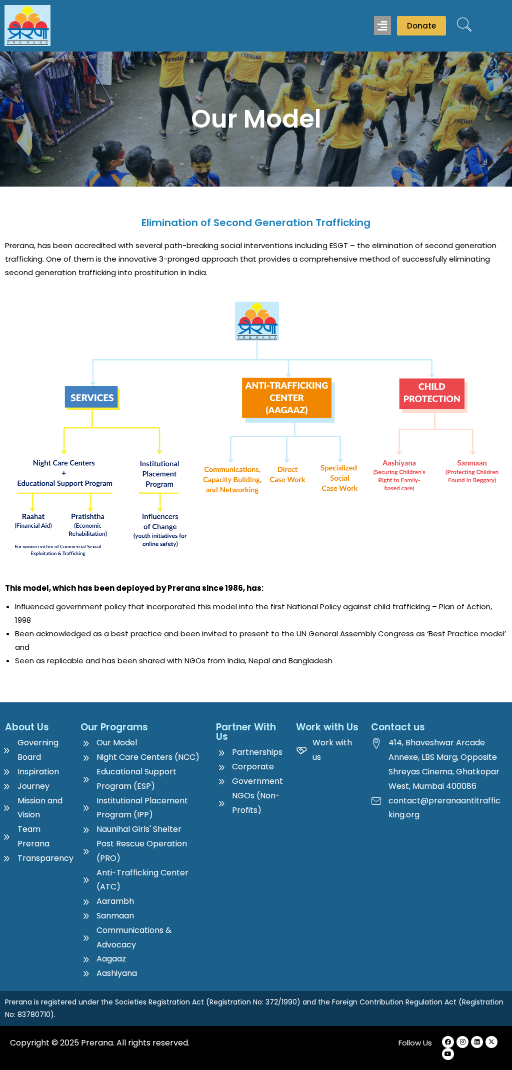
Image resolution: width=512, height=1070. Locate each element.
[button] (382, 25)
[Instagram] (462, 1042)
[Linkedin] (477, 1042)
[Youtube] (448, 1054)
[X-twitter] (492, 1042)
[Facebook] (448, 1042)
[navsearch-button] (464, 26)
